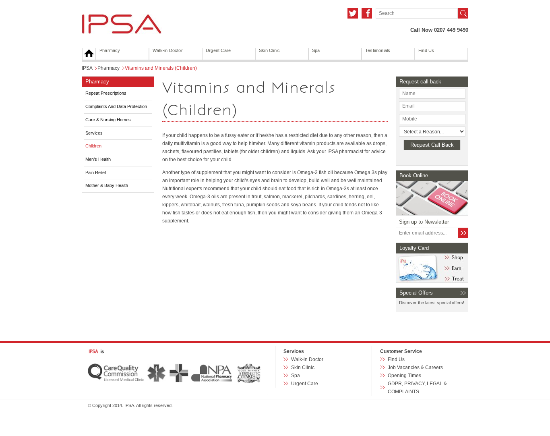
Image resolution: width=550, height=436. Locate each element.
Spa (316, 50)
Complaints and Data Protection (116, 106)
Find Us (426, 50)
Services (94, 133)
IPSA (87, 68)
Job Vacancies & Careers (415, 367)
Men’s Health (98, 159)
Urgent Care (218, 50)
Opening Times (404, 375)
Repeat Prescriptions (105, 93)
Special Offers (416, 293)
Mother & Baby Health (106, 185)
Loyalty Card (414, 248)
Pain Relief (95, 172)
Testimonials (377, 50)
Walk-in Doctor (168, 50)
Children (93, 145)
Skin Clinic (269, 50)
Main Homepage (89, 54)
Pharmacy (109, 50)
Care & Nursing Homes (108, 119)
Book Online (413, 175)
